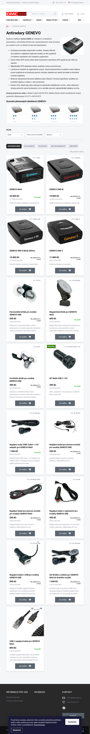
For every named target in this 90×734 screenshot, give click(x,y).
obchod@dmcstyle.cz (74, 698)
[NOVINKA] (65, 360)
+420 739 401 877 (73, 702)
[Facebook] (64, 707)
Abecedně (73, 146)
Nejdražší (43, 146)
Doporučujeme (14, 146)
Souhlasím (72, 722)
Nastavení (17, 730)
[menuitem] (13, 20)
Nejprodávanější (58, 146)
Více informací (39, 725)
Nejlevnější (29, 146)
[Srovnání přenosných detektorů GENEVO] (45, 114)
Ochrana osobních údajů (30, 3)
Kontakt (73, 716)
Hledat (55, 14)
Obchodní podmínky (13, 3)
